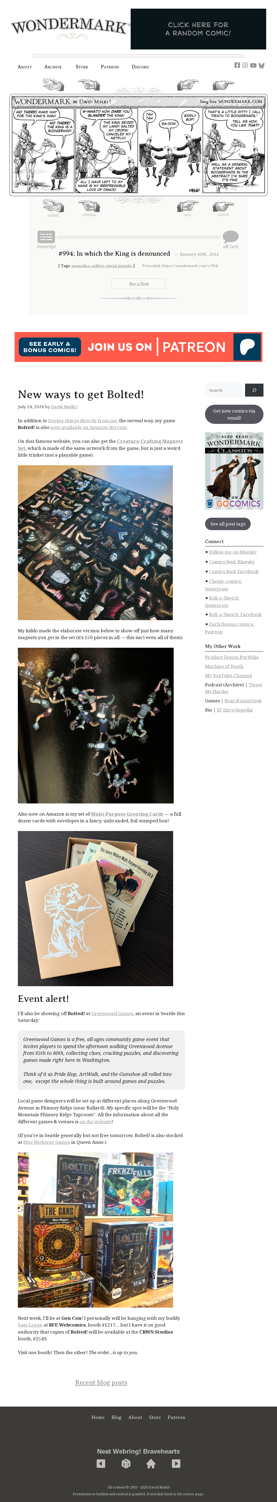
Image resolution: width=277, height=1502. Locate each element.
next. (188, 93)
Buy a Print (139, 284)
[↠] (254, 390)
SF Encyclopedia (235, 710)
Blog (116, 1417)
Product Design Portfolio (232, 657)
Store (155, 1417)
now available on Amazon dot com (89, 427)
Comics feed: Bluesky (232, 562)
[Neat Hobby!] (101, 1464)
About (25, 66)
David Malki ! (64, 406)
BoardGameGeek (243, 700)
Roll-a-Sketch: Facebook (235, 614)
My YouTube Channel (228, 675)
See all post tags (227, 524)
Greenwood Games (112, 1013)
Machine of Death (224, 666)
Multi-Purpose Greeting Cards (127, 814)
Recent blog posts (101, 1382)
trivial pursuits (119, 266)
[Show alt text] (231, 239)
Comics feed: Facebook (234, 571)
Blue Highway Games (46, 1142)
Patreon (110, 66)
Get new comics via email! (234, 414)
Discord (140, 66)
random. (53, 93)
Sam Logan (30, 1325)
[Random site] (126, 1464)
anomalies (81, 266)
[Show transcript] (46, 239)
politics (98, 266)
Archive (53, 66)
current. (223, 92)
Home (98, 1417)
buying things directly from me (82, 420)
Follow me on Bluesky (233, 552)
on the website (95, 1121)
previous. (89, 93)
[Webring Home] (151, 1464)
